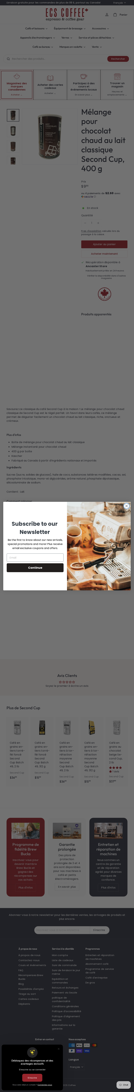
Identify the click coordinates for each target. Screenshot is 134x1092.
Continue (35, 568)
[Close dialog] (126, 506)
